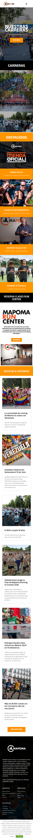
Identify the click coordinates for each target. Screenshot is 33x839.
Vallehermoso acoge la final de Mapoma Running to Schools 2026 (16, 583)
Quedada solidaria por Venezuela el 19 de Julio (15, 471)
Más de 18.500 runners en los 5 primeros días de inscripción (16, 706)
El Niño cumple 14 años (15, 530)
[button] (26, 3)
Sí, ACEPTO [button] (19, 836)
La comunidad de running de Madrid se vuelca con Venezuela (16, 416)
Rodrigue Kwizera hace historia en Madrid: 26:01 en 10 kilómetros (16, 645)
